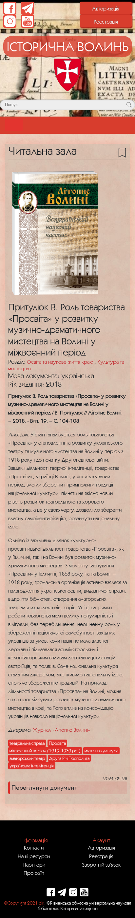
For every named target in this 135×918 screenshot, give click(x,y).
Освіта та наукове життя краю (60, 362)
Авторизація (105, 8)
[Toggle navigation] (14, 125)
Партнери (34, 865)
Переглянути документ (44, 788)
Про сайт (34, 873)
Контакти (34, 848)
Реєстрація (106, 22)
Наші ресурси (34, 856)
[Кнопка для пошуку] (129, 105)
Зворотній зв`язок (101, 865)
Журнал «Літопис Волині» (62, 730)
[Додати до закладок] (122, 152)
